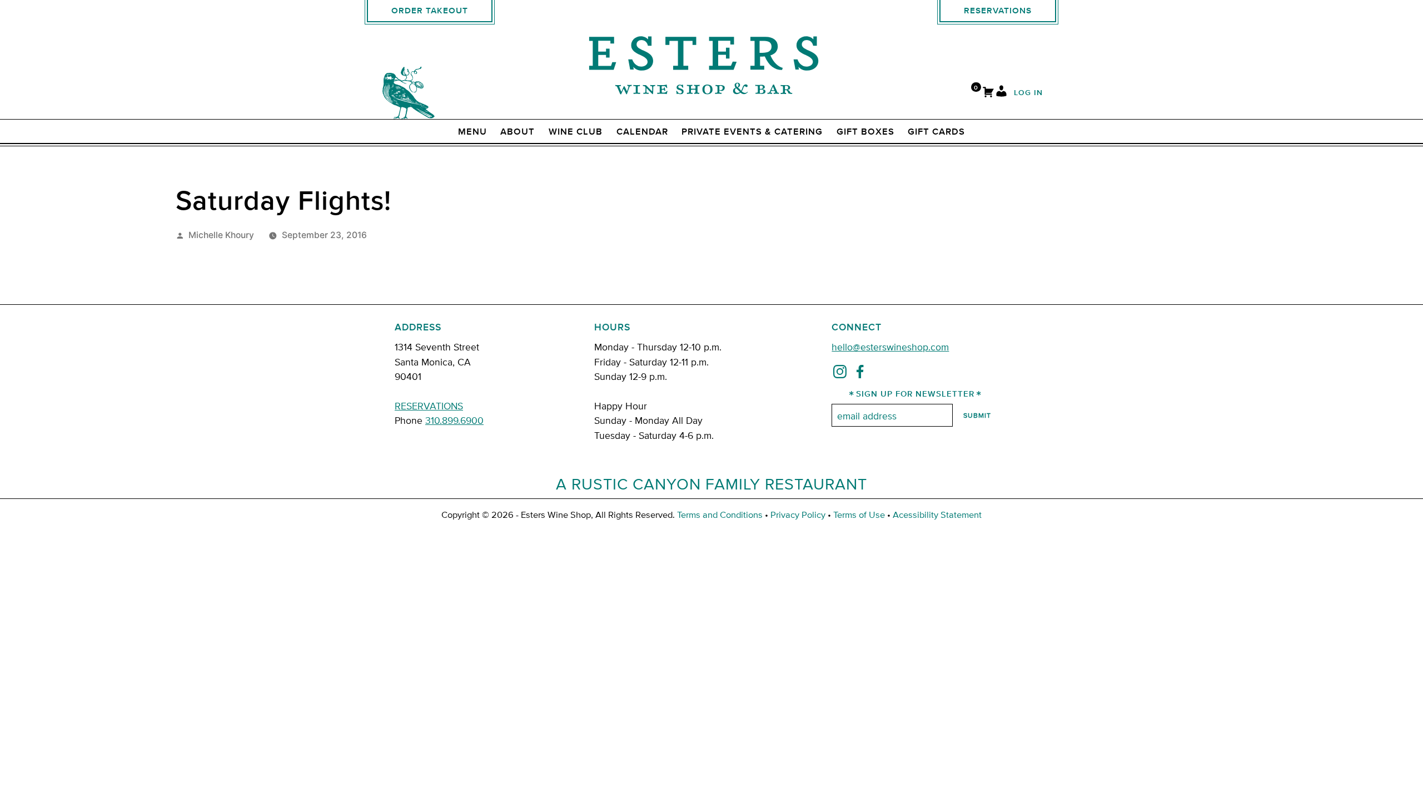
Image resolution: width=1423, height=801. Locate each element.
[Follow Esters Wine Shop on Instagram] (840, 373)
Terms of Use (859, 514)
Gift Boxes (865, 131)
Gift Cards (936, 131)
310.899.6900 (454, 420)
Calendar (642, 131)
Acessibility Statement (937, 514)
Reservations (998, 11)
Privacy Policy (797, 514)
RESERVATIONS (429, 405)
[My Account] (1001, 93)
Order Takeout (429, 11)
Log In (1028, 93)
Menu (472, 131)
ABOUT (517, 131)
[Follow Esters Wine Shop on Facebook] (860, 373)
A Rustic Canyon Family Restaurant (711, 483)
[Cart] (988, 93)
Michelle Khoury (221, 235)
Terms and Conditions (720, 514)
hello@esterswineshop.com (890, 346)
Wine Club (576, 131)
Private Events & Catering (752, 131)
